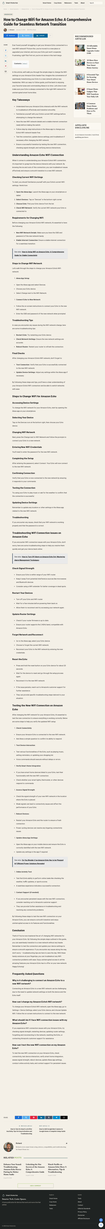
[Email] (6, 71)
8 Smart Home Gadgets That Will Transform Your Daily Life (93, 93)
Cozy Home (58, 3)
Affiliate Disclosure (84, 1218)
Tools (76, 3)
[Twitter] (6, 56)
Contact (80, 1205)
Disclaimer (81, 1215)
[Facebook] (6, 50)
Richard (12, 30)
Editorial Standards (84, 1208)
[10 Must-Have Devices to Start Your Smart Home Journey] (80, 62)
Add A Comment (35, 1185)
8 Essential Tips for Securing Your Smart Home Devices (93, 78)
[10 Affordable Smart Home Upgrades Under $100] (80, 48)
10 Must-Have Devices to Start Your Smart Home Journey (93, 64)
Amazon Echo (8, 14)
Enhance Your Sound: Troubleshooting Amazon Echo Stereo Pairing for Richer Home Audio (12, 1170)
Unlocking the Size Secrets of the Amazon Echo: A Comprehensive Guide (35, 1168)
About (82, 3)
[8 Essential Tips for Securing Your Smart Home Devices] (80, 77)
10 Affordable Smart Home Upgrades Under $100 (93, 49)
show (24, 63)
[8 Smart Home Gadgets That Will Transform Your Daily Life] (80, 91)
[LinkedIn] (6, 61)
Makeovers (68, 3)
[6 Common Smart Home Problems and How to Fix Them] (80, 105)
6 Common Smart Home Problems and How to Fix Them (92, 109)
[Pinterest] (6, 66)
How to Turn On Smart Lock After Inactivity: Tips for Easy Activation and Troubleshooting (19, 1131)
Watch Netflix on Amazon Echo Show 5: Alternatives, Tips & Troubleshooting (57, 1168)
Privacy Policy (82, 1212)
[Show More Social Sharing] (50, 36)
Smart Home (47, 3)
